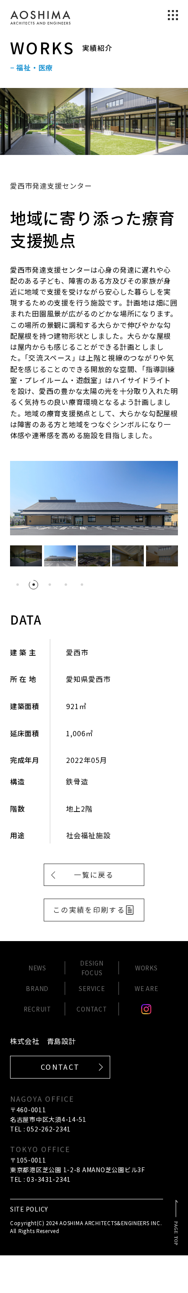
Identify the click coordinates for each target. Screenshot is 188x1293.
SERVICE (91, 988)
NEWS (37, 967)
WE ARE (146, 988)
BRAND (37, 988)
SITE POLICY (29, 1209)
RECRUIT (37, 1009)
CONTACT (92, 1009)
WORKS (146, 967)
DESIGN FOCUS (91, 968)
